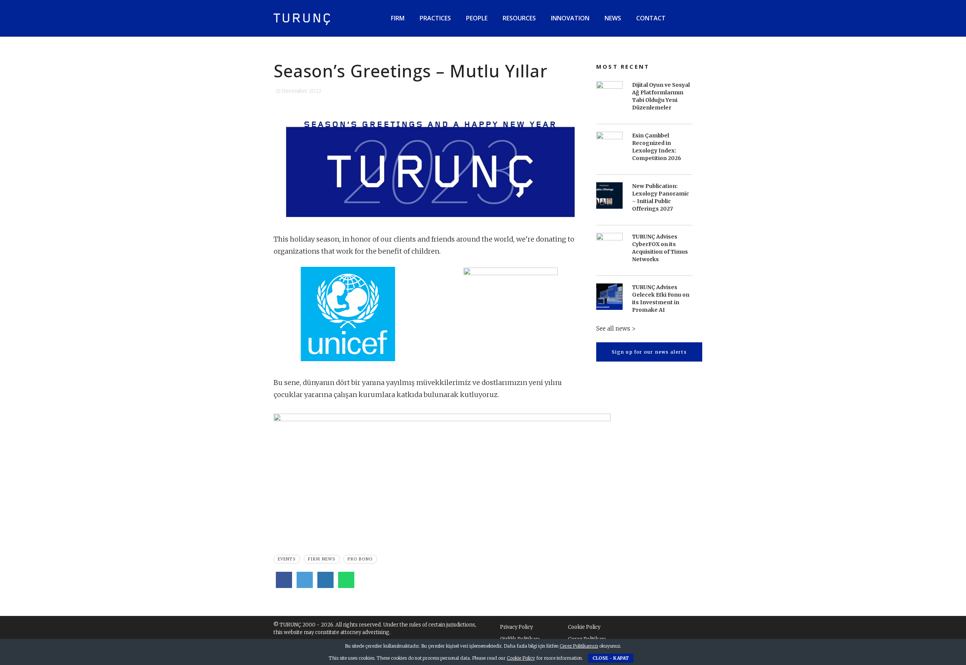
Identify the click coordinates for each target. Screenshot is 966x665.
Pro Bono (360, 559)
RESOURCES (519, 18)
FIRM (398, 18)
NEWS (613, 18)
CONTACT (651, 18)
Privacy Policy (516, 627)
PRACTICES (435, 18)
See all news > (615, 328)
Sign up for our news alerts (649, 351)
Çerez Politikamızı (579, 646)
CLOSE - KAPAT (610, 658)
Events (287, 559)
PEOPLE (477, 18)
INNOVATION (570, 18)
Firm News (322, 559)
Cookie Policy (584, 627)
